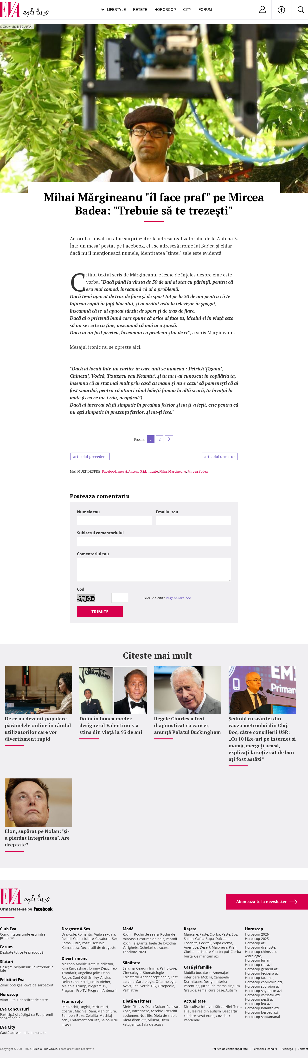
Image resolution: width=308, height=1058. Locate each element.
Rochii (73, 1006)
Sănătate (131, 962)
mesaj (122, 471)
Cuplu (78, 938)
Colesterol (131, 977)
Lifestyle (116, 9)
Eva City (7, 1027)
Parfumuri (100, 1006)
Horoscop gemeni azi (262, 969)
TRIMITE (100, 612)
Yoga (126, 1011)
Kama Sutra (71, 943)
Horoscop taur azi (259, 977)
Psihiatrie (130, 990)
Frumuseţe (72, 1001)
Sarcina (129, 968)
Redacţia (287, 1049)
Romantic (85, 934)
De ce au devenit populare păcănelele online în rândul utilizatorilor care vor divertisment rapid (38, 728)
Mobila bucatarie (197, 972)
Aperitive (191, 947)
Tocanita (191, 943)
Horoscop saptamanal (262, 1016)
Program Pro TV (74, 990)
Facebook (109, 471)
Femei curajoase (211, 990)
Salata (189, 938)
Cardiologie (145, 981)
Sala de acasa (152, 1024)
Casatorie (102, 938)
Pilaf (232, 947)
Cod (80, 589)
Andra (105, 977)
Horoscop (165, 9)
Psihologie (168, 968)
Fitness (138, 1006)
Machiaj (81, 1011)
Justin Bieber (100, 981)
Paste (203, 934)
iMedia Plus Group (45, 1049)
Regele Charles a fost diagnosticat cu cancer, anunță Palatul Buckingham (187, 725)
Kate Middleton (100, 964)
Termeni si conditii (264, 1049)
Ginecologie (132, 972)
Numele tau (88, 512)
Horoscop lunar (257, 960)
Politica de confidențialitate (230, 1049)
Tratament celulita (84, 1020)
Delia (66, 981)
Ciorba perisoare (197, 951)
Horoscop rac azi (258, 964)
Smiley (93, 977)
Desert (205, 947)
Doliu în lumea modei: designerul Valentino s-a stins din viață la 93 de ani (110, 725)
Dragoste (69, 934)
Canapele (221, 977)
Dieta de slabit (165, 1015)
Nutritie (146, 1015)
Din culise (192, 1006)
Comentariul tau (93, 553)
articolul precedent (90, 456)
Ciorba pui (220, 951)
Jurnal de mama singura (220, 986)
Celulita (92, 1015)
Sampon (68, 1015)
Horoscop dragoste (260, 947)
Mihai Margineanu (172, 471)
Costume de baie (150, 939)
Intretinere (140, 1011)
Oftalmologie (166, 981)
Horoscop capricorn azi (263, 982)
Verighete (130, 947)
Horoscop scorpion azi (263, 986)
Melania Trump (74, 986)
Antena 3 (135, 471)
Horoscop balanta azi (262, 1008)
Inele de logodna (162, 943)
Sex (114, 938)
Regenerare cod (178, 598)
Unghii (85, 1006)
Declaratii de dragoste (98, 947)
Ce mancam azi (206, 956)
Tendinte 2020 (134, 952)
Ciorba (215, 934)
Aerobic (157, 1011)
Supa (210, 938)
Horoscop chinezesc (261, 951)
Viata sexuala (104, 934)
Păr (64, 1006)
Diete (127, 1006)
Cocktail (205, 943)
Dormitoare (193, 981)
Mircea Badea (197, 471)
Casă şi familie (198, 967)
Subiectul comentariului (100, 533)
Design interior (216, 981)
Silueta (153, 1020)
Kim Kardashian (74, 968)
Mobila (206, 977)
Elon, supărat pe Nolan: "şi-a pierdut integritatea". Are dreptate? (37, 838)
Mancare (191, 934)
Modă (128, 928)
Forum (205, 9)
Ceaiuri (142, 968)
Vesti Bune (205, 1015)
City (187, 9)
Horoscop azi (255, 943)
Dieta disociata (135, 1020)
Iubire (89, 938)
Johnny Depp (99, 968)
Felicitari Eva (12, 979)
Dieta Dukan (155, 1006)
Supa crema (222, 943)
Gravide (190, 990)
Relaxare (173, 1006)
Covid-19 (223, 1015)
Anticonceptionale (154, 977)
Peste (226, 934)
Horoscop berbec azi (261, 1012)
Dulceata (222, 938)
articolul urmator (219, 456)
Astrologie (253, 956)
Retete (140, 9)
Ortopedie (166, 986)
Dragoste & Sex (76, 928)
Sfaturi (6, 961)
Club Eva (8, 928)
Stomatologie (153, 972)
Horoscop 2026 (257, 934)
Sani (92, 1011)
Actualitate (194, 1001)
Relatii (67, 938)
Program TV (97, 986)
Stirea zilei (223, 1006)
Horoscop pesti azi (260, 999)
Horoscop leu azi (258, 1003)
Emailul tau (167, 512)
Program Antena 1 (102, 990)
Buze (80, 1015)
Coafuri (67, 1011)
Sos (234, 934)
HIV (153, 986)
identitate (150, 471)
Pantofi (171, 939)
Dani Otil (80, 977)
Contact (303, 1049)
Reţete (190, 928)
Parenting (191, 986)
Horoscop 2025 (257, 938)
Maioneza (219, 947)
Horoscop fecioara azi (262, 973)
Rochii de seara (146, 934)
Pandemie (192, 1020)
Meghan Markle (74, 964)
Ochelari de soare (154, 947)
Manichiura (106, 1011)
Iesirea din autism (206, 1011)
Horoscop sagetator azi (263, 990)
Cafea (199, 938)
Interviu (207, 1006)
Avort (127, 986)
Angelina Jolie (89, 973)
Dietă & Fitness (137, 1001)
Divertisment (74, 958)
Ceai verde (141, 986)
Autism (231, 990)
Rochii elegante (135, 943)
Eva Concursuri (14, 1009)
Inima (153, 968)
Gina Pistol (79, 981)
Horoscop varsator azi (262, 995)
